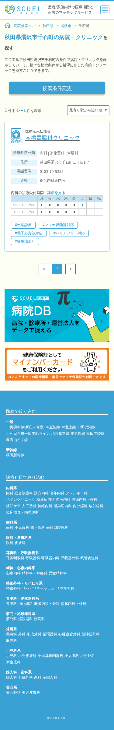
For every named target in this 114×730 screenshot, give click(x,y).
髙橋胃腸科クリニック (52, 137)
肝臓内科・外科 (47, 603)
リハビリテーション (38, 588)
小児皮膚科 (27, 656)
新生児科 (13, 662)
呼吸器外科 (70, 558)
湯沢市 (65, 26)
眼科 (9, 543)
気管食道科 (89, 558)
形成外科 (34, 634)
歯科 (9, 527)
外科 (22, 634)
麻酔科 (11, 640)
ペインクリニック (20, 499)
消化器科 (25, 603)
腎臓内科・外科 (73, 603)
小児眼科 (71, 656)
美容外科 (13, 692)
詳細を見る (56, 192)
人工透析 (29, 506)
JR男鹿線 (78, 433)
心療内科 (13, 573)
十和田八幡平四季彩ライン (28, 433)
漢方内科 (41, 493)
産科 (37, 677)
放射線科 (96, 506)
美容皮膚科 (31, 692)
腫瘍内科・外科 (84, 499)
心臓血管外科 (69, 634)
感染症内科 (63, 506)
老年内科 (57, 493)
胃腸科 (11, 603)
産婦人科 (50, 677)
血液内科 (63, 499)
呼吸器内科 (50, 558)
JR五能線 (53, 427)
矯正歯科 (37, 527)
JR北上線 (68, 427)
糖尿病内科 (45, 499)
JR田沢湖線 (86, 427)
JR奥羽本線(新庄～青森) (25, 427)
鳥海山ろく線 (17, 440)
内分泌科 (80, 506)
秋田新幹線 (15, 455)
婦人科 (11, 677)
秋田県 (48, 26)
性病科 (39, 619)
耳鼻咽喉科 (15, 558)
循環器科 (50, 634)
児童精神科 (58, 573)
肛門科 (11, 619)
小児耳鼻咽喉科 (50, 656)
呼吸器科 (33, 558)
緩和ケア (13, 506)
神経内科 (45, 506)
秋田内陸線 (95, 433)
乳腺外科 (25, 677)
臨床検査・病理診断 (22, 512)
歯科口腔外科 (57, 527)
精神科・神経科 (34, 573)
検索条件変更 (57, 88)
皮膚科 (20, 543)
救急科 (11, 634)
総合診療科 (24, 493)
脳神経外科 (90, 634)
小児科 (11, 656)
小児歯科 (22, 527)
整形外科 (13, 588)
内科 (9, 493)
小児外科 (87, 656)
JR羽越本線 (60, 433)
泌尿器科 (25, 619)
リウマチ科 (65, 588)
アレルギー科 (77, 493)
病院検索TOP (25, 26)
